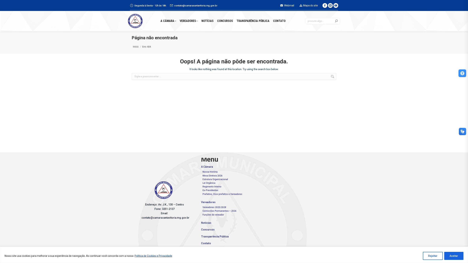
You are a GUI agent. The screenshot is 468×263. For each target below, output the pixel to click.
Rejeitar (432, 255)
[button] (411, 6)
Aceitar (454, 255)
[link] (462, 73)
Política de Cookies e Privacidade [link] (153, 255)
